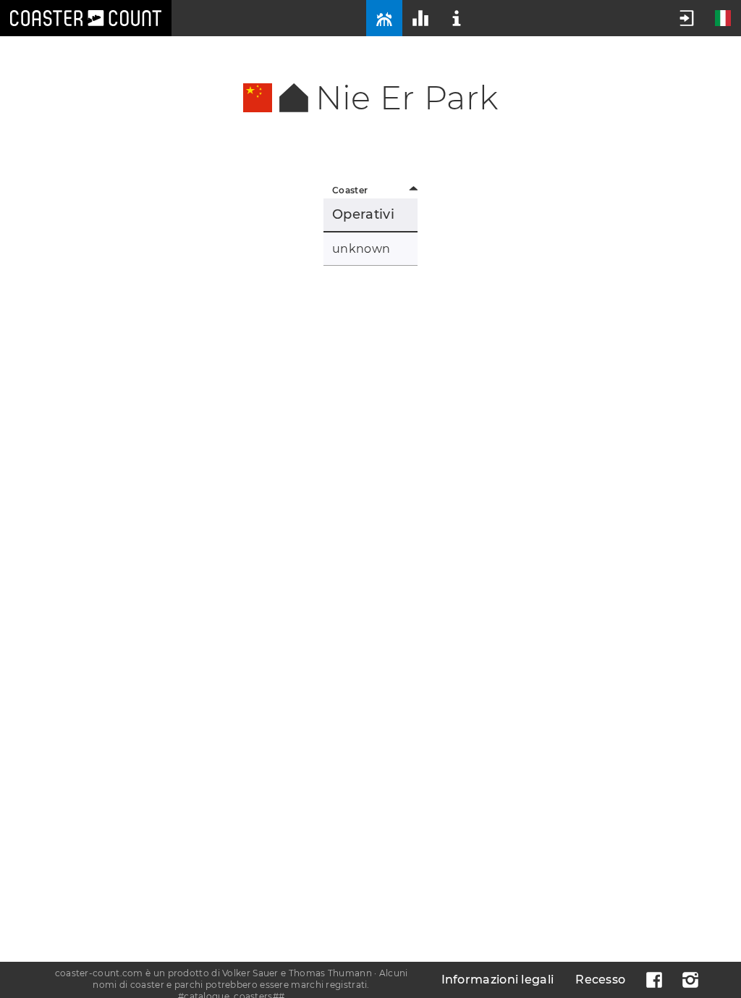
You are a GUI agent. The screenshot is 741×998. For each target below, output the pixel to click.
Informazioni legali (497, 979)
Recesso (600, 979)
